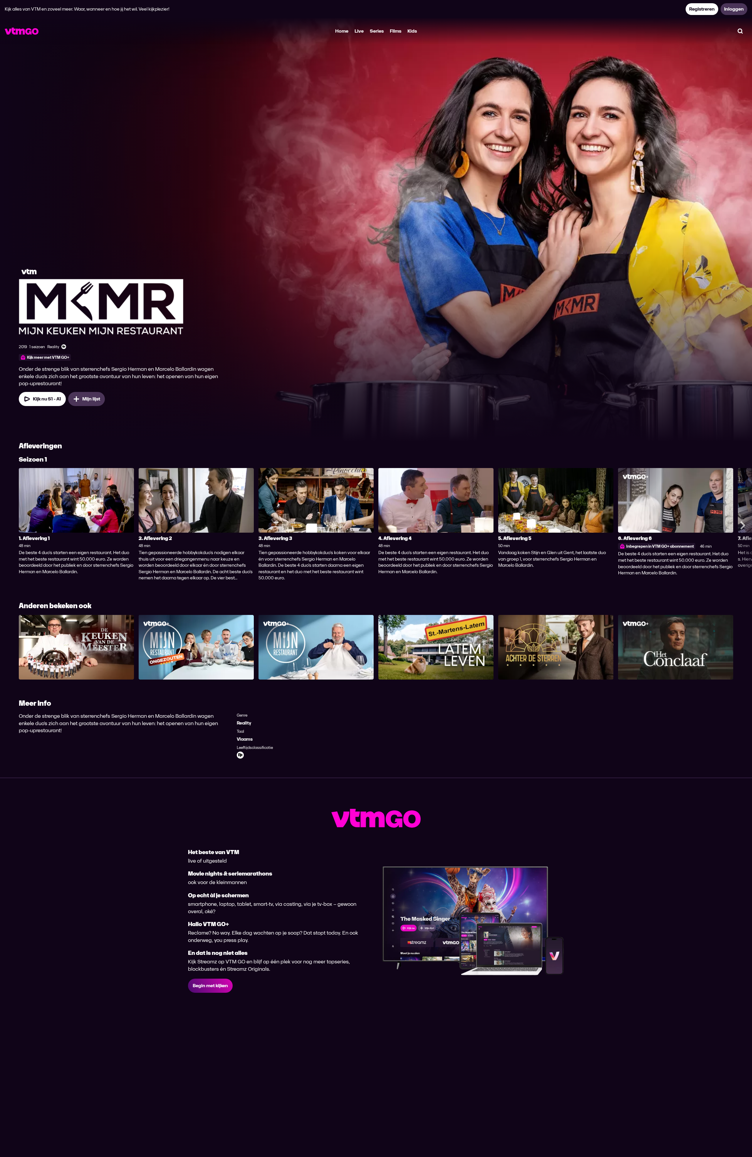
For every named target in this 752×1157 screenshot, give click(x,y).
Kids (412, 31)
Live (359, 31)
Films (395, 31)
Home (341, 31)
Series (377, 31)
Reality (244, 723)
